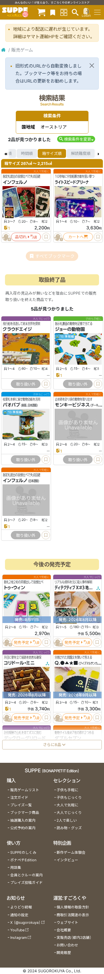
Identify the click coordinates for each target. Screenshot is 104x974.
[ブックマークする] (46, 237)
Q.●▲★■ (66, 663)
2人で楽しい (67, 820)
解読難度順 (80, 153)
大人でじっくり (69, 813)
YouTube (17, 930)
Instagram (18, 937)
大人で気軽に (67, 805)
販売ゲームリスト (24, 790)
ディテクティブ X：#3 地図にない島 (79, 587)
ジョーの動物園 (70, 329)
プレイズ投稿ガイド (26, 883)
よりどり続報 (21, 907)
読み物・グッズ (69, 828)
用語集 (15, 867)
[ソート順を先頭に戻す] (5, 153)
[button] (76, 139)
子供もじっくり (69, 797)
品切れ (21, 236)
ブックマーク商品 (24, 813)
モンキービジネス (72, 405)
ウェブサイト (67, 922)
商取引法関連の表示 (73, 915)
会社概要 (64, 930)
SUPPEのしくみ (23, 852)
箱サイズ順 (52, 153)
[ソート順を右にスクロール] (98, 153)
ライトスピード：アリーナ (72, 182)
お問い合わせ (67, 945)
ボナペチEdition (23, 860)
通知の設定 (19, 915)
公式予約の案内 (22, 828)
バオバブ (11, 405)
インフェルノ (15, 182)
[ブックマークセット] (53, 12)
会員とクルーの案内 (26, 875)
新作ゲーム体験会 (71, 852)
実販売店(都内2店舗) (74, 937)
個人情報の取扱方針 (73, 907)
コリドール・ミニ (19, 663)
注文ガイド (19, 797)
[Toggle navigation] (97, 12)
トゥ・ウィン (14, 587)
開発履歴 (64, 953)
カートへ (76, 236)
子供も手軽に (67, 790)
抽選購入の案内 (22, 820)
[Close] (91, 65)
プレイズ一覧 (21, 805)
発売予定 (21, 642)
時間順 (27, 153)
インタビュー (67, 860)
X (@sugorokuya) (25, 922)
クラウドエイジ (17, 329)
